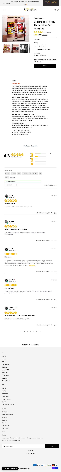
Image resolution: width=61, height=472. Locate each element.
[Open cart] (58, 10)
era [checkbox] (30, 173)
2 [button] (27, 332)
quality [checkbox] (7, 173)
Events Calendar (5, 364)
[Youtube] (33, 453)
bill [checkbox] (40, 173)
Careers (3, 359)
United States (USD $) (7, 3)
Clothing (4, 388)
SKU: (35, 39)
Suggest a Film (5, 425)
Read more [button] (32, 265)
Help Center (4, 367)
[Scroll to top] (57, 468)
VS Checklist (5, 412)
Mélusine (4, 431)
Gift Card (4, 391)
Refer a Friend (5, 428)
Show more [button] (12, 177)
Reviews (4, 423)
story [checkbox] (6, 177)
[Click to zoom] (27, 17)
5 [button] (36, 332)
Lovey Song (39, 125)
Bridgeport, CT (5, 370)
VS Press (4, 402)
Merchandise (5, 393)
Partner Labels (5, 396)
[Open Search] (55, 10)
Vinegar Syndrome (6, 399)
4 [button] (33, 332)
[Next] (9, 17)
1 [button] (24, 332)
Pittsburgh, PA (5, 375)
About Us (4, 356)
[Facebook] (27, 453)
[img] (34, 32)
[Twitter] (31, 453)
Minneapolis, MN (6, 381)
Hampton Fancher (25, 125)
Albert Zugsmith (20, 123)
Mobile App (4, 420)
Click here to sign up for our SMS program (11, 441)
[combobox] (50, 185)
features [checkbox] (13, 173)
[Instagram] (29, 453)
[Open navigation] (9, 10)
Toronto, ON (4, 378)
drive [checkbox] (19, 173)
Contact (3, 362)
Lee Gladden (33, 125)
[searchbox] (23, 181)
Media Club (4, 417)
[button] (40, 154)
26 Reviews (47, 32)
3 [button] (30, 332)
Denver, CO (4, 372)
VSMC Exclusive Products (8, 404)
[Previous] (5, 17)
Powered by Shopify (25, 468)
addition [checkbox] (35, 173)
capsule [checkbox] (25, 173)
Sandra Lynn (45, 125)
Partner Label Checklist (7, 414)
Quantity (36, 43)
